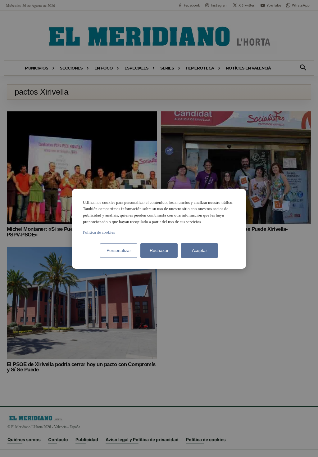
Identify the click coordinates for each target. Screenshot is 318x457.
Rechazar (159, 250)
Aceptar (199, 250)
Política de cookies (99, 232)
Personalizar (119, 250)
